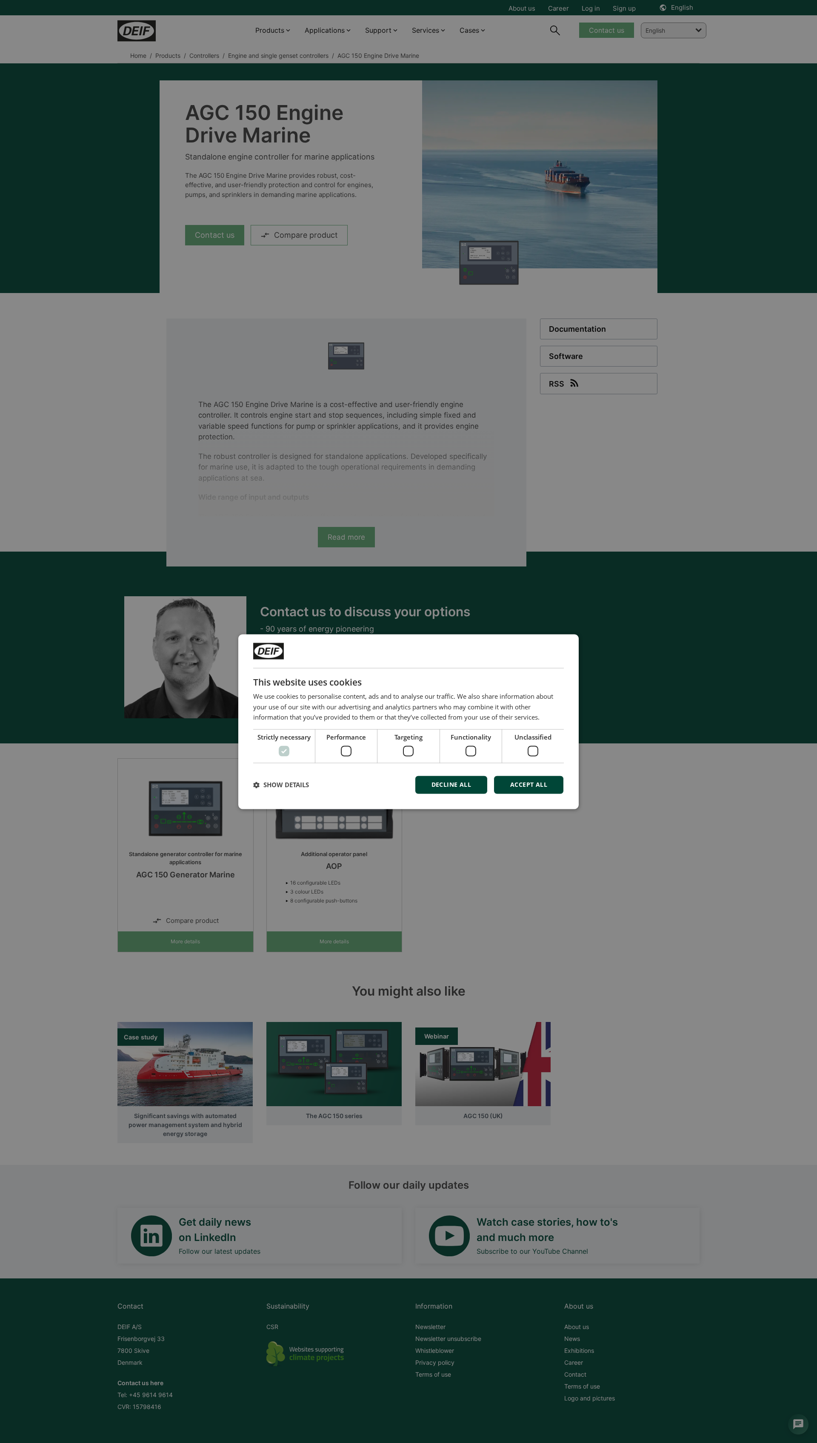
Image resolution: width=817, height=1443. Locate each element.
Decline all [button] (451, 784)
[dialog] (408, 721)
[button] (281, 784)
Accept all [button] (528, 784)
